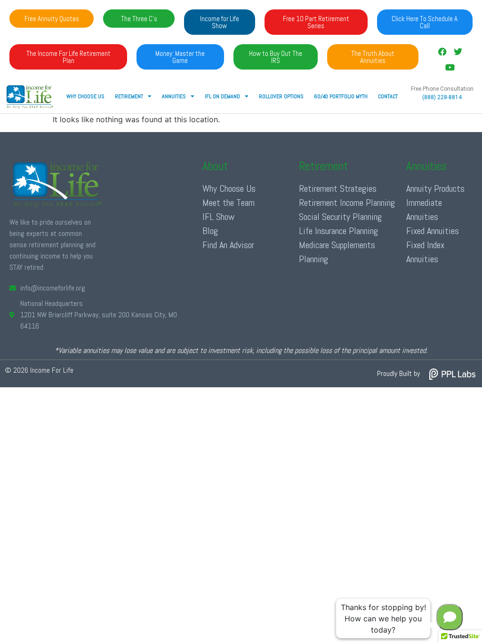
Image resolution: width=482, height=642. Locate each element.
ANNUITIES (174, 96)
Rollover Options (281, 96)
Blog (210, 231)
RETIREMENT (129, 96)
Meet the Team (228, 202)
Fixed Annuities (432, 231)
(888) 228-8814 (442, 97)
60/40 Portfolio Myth (341, 96)
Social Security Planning (340, 217)
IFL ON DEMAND (222, 96)
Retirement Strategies (338, 188)
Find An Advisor (228, 245)
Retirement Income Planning (347, 202)
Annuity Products (435, 188)
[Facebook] (442, 51)
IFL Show (218, 217)
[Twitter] (457, 51)
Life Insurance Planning (338, 231)
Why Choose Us (85, 96)
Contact (388, 96)
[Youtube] (450, 66)
